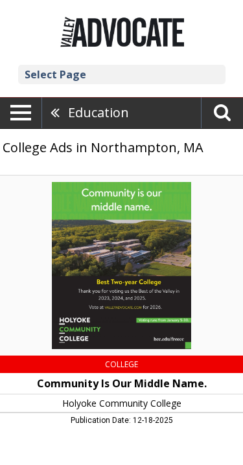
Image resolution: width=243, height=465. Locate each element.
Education (98, 112)
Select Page (55, 74)
